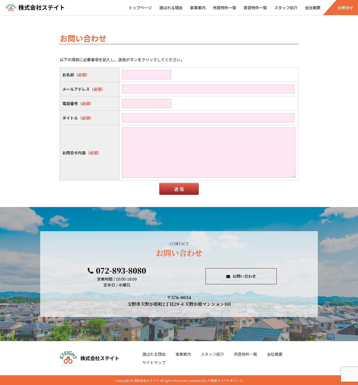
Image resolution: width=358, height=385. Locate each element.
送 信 (179, 189)
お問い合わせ (244, 276)
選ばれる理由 (171, 7)
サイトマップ (154, 362)
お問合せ (345, 7)
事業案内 (198, 7)
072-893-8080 (121, 270)
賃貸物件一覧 (255, 7)
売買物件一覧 (224, 7)
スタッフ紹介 (286, 7)
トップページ (140, 7)
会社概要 (312, 7)
